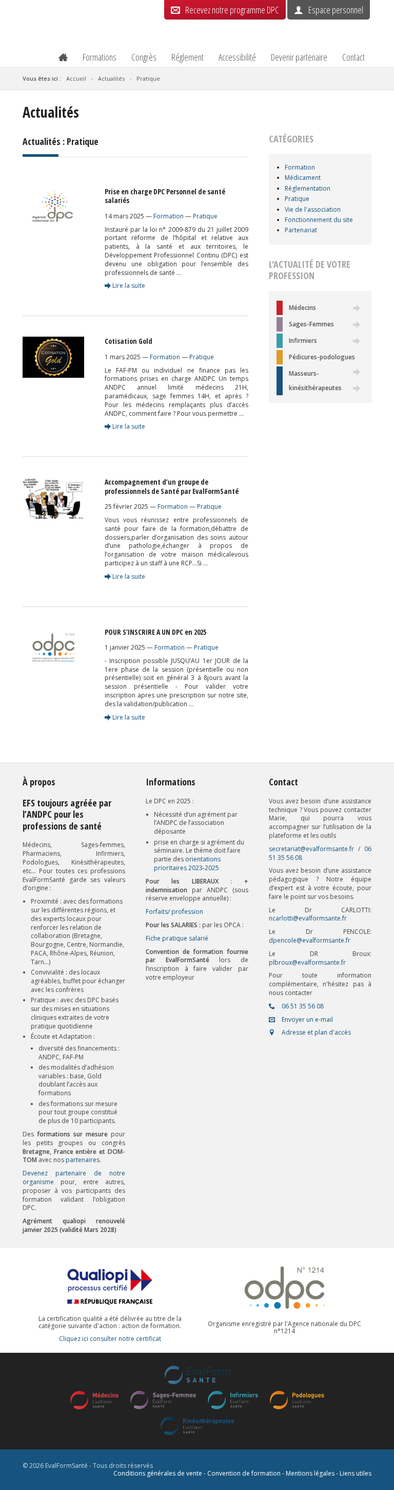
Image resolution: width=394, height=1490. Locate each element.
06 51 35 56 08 (302, 1006)
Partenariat (301, 230)
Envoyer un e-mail (306, 1019)
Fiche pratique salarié (177, 938)
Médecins (302, 307)
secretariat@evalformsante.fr (311, 848)
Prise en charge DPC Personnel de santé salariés (165, 196)
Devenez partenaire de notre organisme (74, 1177)
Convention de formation (244, 1473)
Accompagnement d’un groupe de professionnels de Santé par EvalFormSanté (172, 486)
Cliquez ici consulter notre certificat (110, 1338)
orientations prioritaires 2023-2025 (187, 863)
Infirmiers (303, 340)
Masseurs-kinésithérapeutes (315, 380)
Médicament (303, 177)
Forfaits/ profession (174, 911)
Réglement (187, 57)
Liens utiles (355, 1473)
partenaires (83, 1159)
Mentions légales (310, 1473)
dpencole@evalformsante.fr (309, 940)
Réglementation (307, 188)
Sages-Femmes (311, 324)
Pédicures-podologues (322, 357)
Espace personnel (335, 10)
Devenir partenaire (299, 57)
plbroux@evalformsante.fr (307, 962)
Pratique (205, 216)
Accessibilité (237, 57)
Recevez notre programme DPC (232, 10)
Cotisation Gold (128, 341)
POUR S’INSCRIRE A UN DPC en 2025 (155, 632)
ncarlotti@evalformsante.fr (308, 918)
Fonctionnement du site (319, 219)
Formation (168, 216)
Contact (353, 57)
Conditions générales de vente (157, 1473)
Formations (99, 57)
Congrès (143, 57)
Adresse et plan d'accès (315, 1032)
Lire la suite (128, 285)
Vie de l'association (313, 209)
